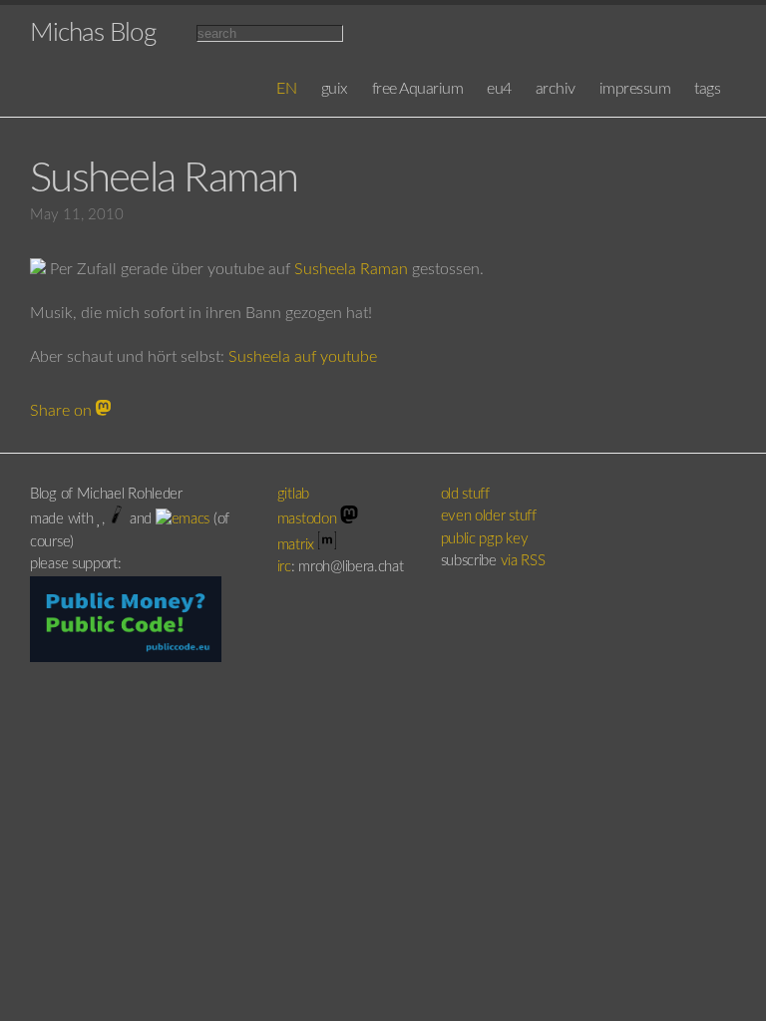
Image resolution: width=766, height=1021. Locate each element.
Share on (63, 411)
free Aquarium (418, 89)
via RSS (523, 560)
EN (286, 89)
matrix (297, 544)
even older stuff (489, 516)
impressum (635, 89)
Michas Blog (93, 33)
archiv (555, 89)
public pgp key (485, 538)
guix (334, 89)
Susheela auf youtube (302, 357)
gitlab (295, 494)
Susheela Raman (351, 269)
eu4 (499, 89)
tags (707, 89)
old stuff (465, 494)
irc (284, 566)
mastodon (308, 518)
